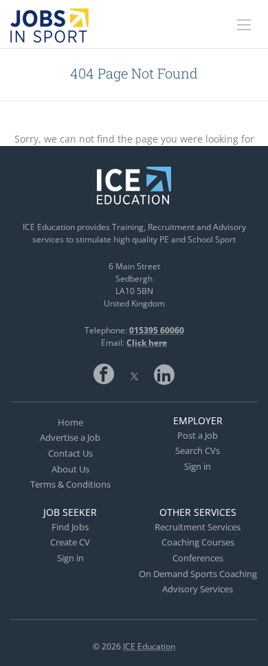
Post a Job (197, 435)
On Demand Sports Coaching (198, 574)
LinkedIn (164, 374)
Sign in (197, 466)
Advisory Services (197, 589)
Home (70, 422)
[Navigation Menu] (244, 24)
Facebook (103, 374)
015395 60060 (156, 330)
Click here (146, 342)
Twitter (134, 374)
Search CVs (197, 450)
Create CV (70, 542)
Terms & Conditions (70, 484)
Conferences (197, 558)
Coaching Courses (197, 542)
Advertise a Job (70, 437)
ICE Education (149, 646)
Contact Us (70, 453)
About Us (70, 469)
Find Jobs (70, 527)
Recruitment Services (198, 527)
